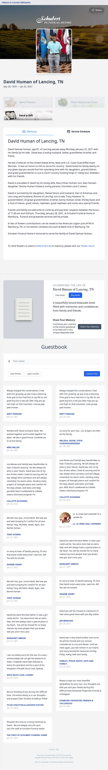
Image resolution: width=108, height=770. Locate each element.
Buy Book (75, 295)
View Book (60, 295)
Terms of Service (61, 757)
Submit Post (92, 373)
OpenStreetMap (57, 762)
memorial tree (43, 245)
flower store (87, 245)
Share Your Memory (89, 326)
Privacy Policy (46, 757)
